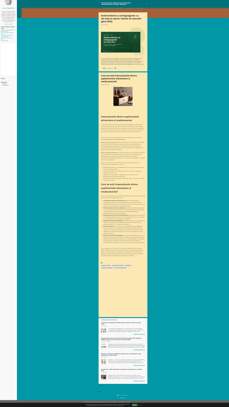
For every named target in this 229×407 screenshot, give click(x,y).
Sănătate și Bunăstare (107, 268)
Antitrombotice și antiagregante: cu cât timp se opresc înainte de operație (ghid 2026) (121, 18)
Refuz (141, 405)
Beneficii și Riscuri (106, 265)
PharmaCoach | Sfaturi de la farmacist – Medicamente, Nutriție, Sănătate (116, 3)
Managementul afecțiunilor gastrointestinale (7, 36)
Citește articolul (139, 334)
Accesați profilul (8, 24)
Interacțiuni (128, 265)
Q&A (2, 39)
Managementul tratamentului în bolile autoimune (8, 30)
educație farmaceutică (118, 265)
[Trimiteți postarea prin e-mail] (115, 68)
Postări (5, 83)
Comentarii (6, 85)
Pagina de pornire (107, 8)
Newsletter (119, 8)
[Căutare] (146, 3)
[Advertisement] (123, 306)
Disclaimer (139, 8)
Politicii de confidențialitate (118, 405)
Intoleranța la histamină (6, 38)
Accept (134, 405)
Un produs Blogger (124, 395)
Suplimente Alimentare (120, 268)
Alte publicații (129, 8)
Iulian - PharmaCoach (8, 8)
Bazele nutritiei (4, 40)
